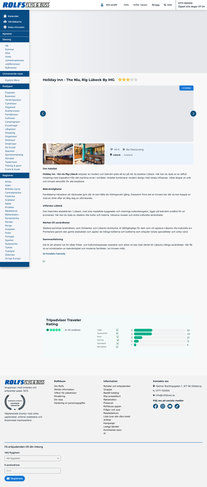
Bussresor (10, 96)
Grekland (10, 200)
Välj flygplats (12, 452)
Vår (7, 45)
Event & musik (12, 169)
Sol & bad (10, 147)
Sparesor (10, 151)
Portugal (9, 236)
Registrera (17, 478)
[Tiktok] (177, 406)
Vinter (8, 56)
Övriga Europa (12, 258)
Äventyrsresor (12, 110)
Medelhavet (11, 210)
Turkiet (8, 247)
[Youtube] (169, 406)
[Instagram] (162, 406)
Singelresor (11, 136)
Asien (8, 185)
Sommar (9, 49)
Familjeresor (11, 114)
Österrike (10, 254)
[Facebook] (155, 406)
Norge (8, 225)
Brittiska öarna (12, 189)
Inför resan (140, 5)
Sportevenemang (14, 154)
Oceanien (10, 229)
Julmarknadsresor (14, 60)
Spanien (9, 240)
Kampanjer (109, 423)
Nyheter (7, 33)
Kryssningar (11, 125)
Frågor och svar (112, 409)
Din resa (58, 399)
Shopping (10, 132)
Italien (8, 203)
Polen (8, 232)
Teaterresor (11, 162)
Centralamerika (13, 192)
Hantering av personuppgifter (69, 403)
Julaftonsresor (12, 64)
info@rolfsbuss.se (165, 395)
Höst (7, 53)
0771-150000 (163, 390)
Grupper (108, 389)
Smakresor (10, 143)
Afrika (8, 181)
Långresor (10, 129)
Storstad (9, 158)
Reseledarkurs (111, 413)
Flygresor (10, 92)
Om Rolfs (59, 386)
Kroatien (9, 207)
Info (126, 5)
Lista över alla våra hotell (117, 416)
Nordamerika (12, 218)
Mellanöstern (12, 214)
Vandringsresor (13, 99)
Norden (9, 221)
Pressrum (108, 403)
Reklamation (110, 399)
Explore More (12, 80)
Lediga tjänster (111, 426)
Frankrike (10, 196)
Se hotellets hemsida (54, 253)
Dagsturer (10, 107)
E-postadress (12, 465)
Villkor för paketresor (65, 392)
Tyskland (10, 251)
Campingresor (12, 121)
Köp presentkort (112, 396)
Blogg (156, 5)
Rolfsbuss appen (112, 406)
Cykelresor (11, 103)
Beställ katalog (111, 392)
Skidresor (10, 140)
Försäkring (59, 396)
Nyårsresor (11, 67)
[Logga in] (102, 5)
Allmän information (64, 389)
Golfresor (10, 118)
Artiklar (107, 419)
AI (105, 433)
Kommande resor (113, 430)
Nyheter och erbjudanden (117, 386)
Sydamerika (11, 243)
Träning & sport (13, 165)
